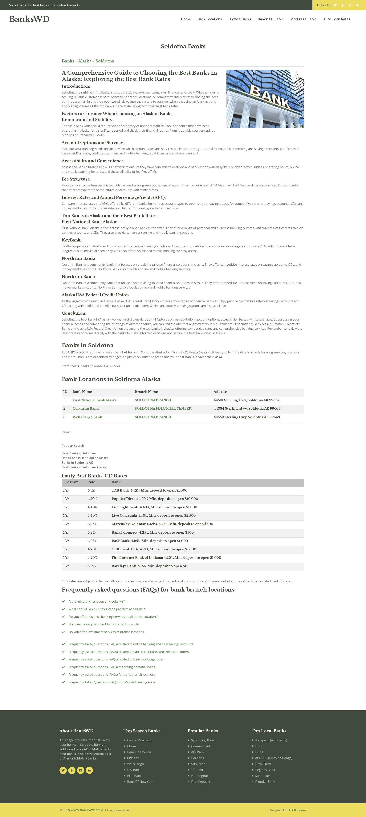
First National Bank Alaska (95, 400)
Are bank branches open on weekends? (97, 601)
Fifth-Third (263, 764)
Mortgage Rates (303, 19)
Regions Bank (265, 770)
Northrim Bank (86, 408)
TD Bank (197, 770)
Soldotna (105, 61)
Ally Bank (197, 752)
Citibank (133, 758)
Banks (68, 61)
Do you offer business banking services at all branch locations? (114, 617)
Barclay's (197, 758)
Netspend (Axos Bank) (271, 740)
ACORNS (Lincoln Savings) (273, 758)
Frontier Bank (265, 781)
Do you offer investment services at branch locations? (107, 632)
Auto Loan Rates (336, 19)
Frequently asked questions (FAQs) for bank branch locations (112, 674)
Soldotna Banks (183, 46)
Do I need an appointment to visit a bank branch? (104, 624)
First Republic (200, 781)
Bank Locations (209, 19)
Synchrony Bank (202, 740)
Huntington (199, 776)
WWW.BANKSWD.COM (87, 810)
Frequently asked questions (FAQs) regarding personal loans (112, 667)
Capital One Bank (139, 740)
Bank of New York (140, 781)
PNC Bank (134, 776)
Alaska (85, 61)
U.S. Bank (133, 770)
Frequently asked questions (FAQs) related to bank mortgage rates (116, 659)
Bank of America (139, 752)
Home (186, 19)
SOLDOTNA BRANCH (153, 400)
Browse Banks (240, 19)
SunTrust (198, 764)
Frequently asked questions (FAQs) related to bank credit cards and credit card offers (129, 652)
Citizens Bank (201, 746)
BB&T (259, 752)
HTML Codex (297, 810)
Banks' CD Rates (271, 19)
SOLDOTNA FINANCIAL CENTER (163, 408)
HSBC (259, 746)
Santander (262, 776)
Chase (131, 746)
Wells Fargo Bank (87, 417)
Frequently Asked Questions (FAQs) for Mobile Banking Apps (112, 682)
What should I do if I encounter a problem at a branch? (108, 609)
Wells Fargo (135, 764)
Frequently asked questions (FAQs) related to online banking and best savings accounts (131, 644)
